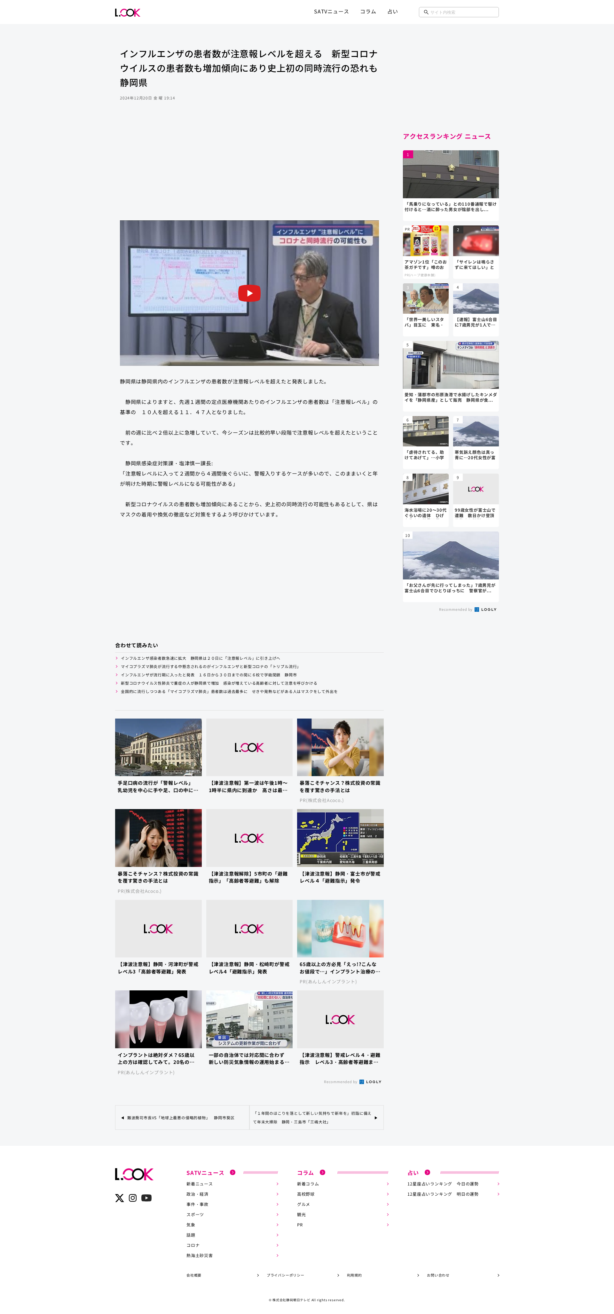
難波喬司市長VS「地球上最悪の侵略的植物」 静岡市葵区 (181, 1117)
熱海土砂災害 (199, 1255)
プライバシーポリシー (285, 1275)
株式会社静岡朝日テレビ (291, 1299)
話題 (190, 1235)
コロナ (193, 1245)
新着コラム (308, 1184)
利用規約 (354, 1275)
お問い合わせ (438, 1275)
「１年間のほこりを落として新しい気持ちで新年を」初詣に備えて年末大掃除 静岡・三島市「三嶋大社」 (312, 1117)
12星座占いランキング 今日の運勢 (443, 1184)
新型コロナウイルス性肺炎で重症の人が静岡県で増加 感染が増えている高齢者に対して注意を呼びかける (219, 683)
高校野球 (306, 1194)
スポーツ (195, 1214)
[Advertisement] (249, 169)
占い (392, 11)
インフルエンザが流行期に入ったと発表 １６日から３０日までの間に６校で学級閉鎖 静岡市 (209, 674)
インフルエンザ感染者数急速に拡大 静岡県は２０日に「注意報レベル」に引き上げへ (203, 658)
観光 (301, 1214)
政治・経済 (197, 1194)
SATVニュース (331, 11)
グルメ (303, 1204)
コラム (368, 11)
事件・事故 (197, 1204)
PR (300, 1225)
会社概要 (193, 1275)
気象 (190, 1225)
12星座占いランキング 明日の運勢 (443, 1194)
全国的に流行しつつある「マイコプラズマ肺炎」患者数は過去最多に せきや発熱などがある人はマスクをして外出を (229, 691)
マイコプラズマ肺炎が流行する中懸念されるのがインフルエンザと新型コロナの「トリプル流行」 (211, 666)
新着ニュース (199, 1184)
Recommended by (341, 1081)
